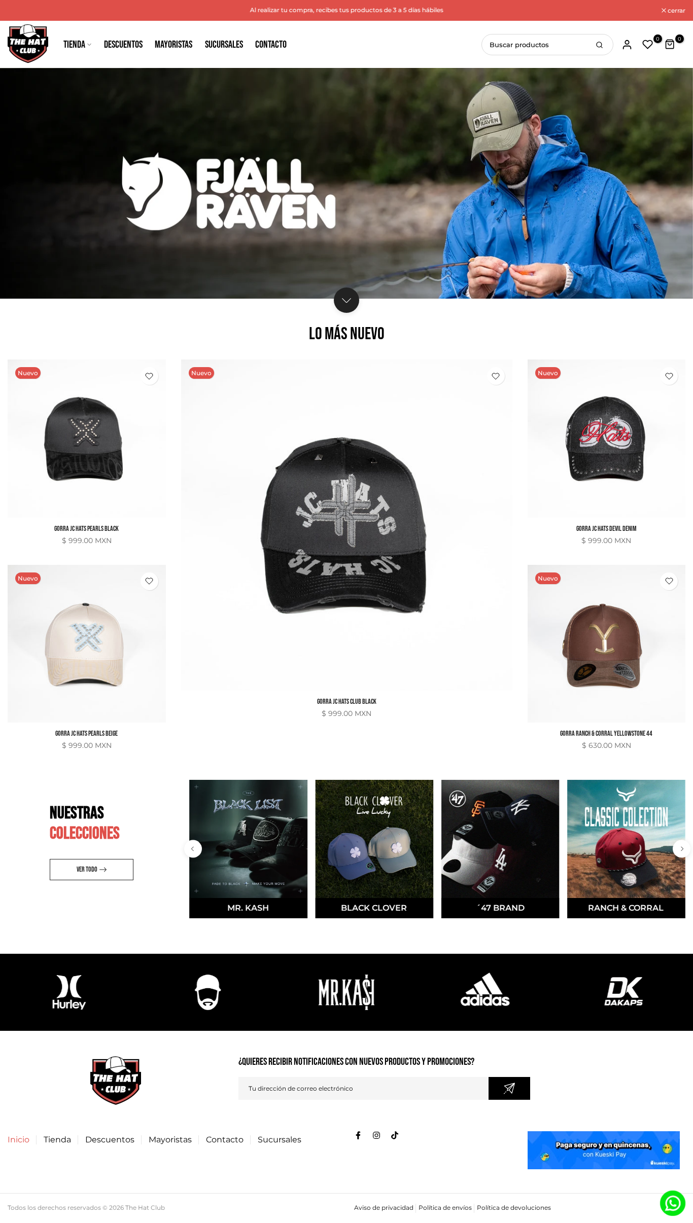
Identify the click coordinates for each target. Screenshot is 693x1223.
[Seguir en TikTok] (395, 1135)
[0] (647, 44)
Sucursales (224, 45)
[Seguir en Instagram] (376, 1135)
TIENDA (74, 45)
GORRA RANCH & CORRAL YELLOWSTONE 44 (606, 733)
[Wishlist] (149, 376)
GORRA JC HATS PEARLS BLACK (86, 528)
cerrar (21, 11)
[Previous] (193, 849)
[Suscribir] (509, 1088)
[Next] (681, 849)
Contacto (271, 45)
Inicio (18, 1139)
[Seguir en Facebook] (358, 1135)
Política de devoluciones (514, 1207)
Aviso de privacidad (383, 1207)
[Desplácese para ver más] (346, 300)
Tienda (57, 1139)
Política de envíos (445, 1207)
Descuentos (123, 45)
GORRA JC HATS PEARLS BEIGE (86, 733)
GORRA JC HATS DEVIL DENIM (606, 528)
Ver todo (87, 869)
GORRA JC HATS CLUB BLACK (346, 701)
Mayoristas (173, 45)
